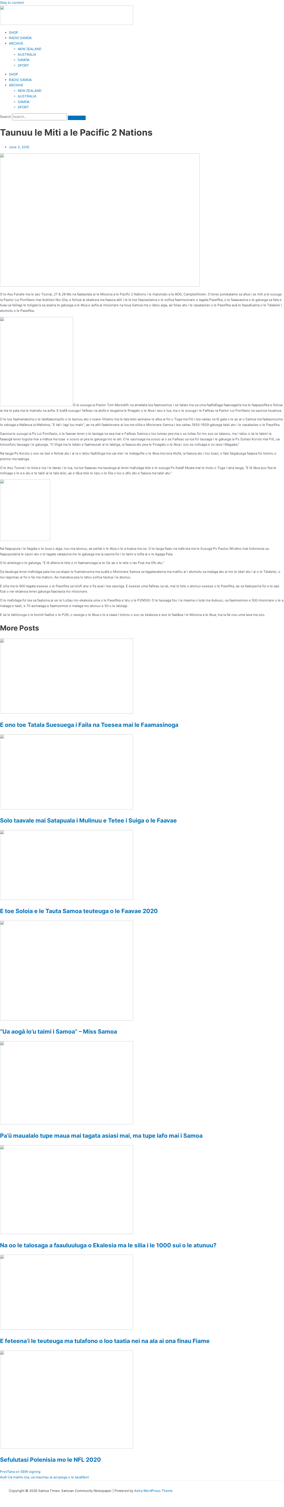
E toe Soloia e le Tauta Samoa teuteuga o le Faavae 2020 (79, 911)
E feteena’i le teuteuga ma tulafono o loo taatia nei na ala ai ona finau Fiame (105, 1340)
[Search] (77, 118)
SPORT (23, 65)
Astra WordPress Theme (153, 1491)
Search (5, 117)
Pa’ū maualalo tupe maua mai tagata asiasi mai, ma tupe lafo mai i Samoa (101, 1135)
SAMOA (24, 60)
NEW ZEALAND (29, 49)
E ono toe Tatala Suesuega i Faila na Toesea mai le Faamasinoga (89, 724)
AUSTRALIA (27, 54)
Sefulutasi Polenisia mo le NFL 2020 (50, 1459)
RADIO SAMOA (20, 38)
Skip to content (12, 2)
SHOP (13, 32)
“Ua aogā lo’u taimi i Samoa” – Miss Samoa (58, 1031)
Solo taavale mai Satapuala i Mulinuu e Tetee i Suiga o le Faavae (88, 820)
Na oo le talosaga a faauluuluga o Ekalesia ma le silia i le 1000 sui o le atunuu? (108, 1245)
